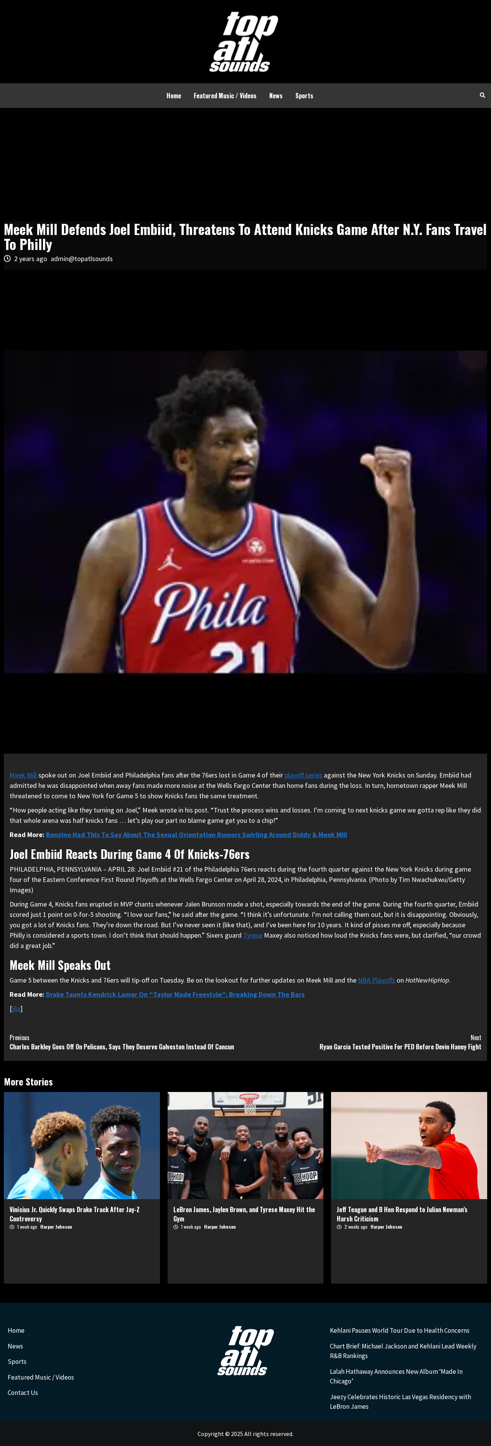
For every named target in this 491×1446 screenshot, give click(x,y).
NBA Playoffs (376, 980)
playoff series (303, 775)
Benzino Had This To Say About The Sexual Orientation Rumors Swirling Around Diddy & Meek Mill (196, 834)
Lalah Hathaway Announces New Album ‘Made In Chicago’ (396, 1376)
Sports (304, 95)
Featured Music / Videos (225, 95)
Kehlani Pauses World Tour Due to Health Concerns (400, 1330)
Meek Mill (23, 775)
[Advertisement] (245, 165)
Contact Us (23, 1392)
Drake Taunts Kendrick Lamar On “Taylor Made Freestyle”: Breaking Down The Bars (175, 994)
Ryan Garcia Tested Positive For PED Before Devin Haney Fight (400, 1042)
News (276, 95)
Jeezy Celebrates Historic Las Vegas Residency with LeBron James (400, 1402)
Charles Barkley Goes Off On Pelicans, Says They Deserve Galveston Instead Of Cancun (122, 1042)
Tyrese (252, 935)
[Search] (482, 95)
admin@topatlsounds (82, 258)
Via (16, 1008)
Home (173, 95)
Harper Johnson (56, 1226)
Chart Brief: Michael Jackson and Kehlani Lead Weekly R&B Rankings (403, 1351)
